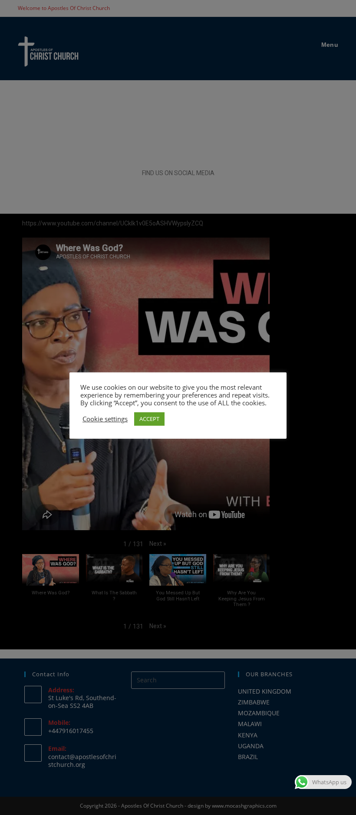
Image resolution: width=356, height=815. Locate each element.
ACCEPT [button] (149, 419)
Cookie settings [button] (105, 419)
